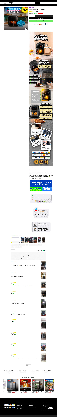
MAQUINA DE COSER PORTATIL (15, 391)
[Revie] (44, 250)
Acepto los (48, 410)
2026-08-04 (12, 320)
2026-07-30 (12, 333)
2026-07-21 (12, 355)
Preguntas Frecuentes (32, 407)
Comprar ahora (41, 18)
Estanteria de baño (39, 391)
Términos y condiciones (20, 407)
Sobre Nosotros (31, 404)
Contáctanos (31, 405)
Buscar (37, 3)
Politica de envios (19, 405)
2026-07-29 (12, 344)
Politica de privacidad (20, 404)
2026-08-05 (12, 273)
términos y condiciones (49, 410)
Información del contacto (20, 408)
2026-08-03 (12, 262)
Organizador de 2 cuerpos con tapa (30, 391)
